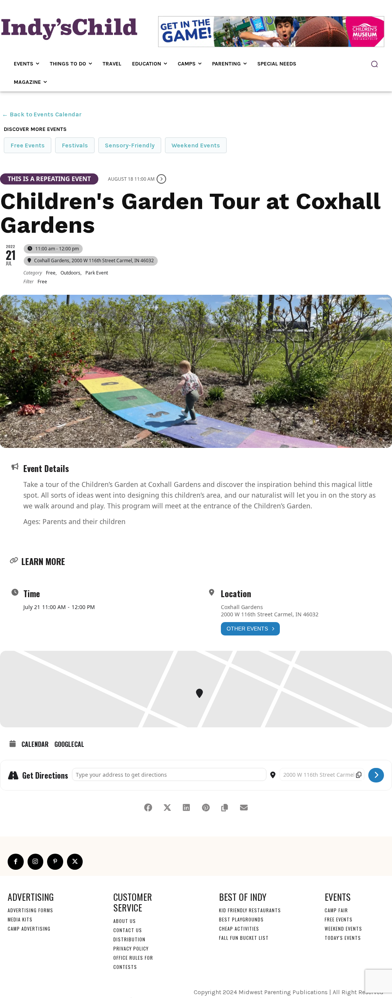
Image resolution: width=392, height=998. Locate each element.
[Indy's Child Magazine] (68, 28)
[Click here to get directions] (376, 775)
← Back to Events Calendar (42, 114)
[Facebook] (16, 862)
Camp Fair (336, 910)
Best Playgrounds (241, 919)
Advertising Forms (30, 910)
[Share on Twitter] (167, 807)
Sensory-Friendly (130, 145)
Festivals (75, 145)
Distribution (129, 939)
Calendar (35, 744)
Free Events (27, 145)
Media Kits (20, 919)
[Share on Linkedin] (186, 807)
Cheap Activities (239, 928)
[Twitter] (75, 862)
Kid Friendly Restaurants (250, 910)
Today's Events (343, 937)
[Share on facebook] (148, 807)
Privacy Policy (131, 948)
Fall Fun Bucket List (244, 937)
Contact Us (127, 930)
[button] (374, 64)
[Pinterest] (55, 862)
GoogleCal (69, 744)
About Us (124, 921)
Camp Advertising (29, 928)
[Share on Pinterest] (205, 807)
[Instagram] (36, 862)
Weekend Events (196, 145)
